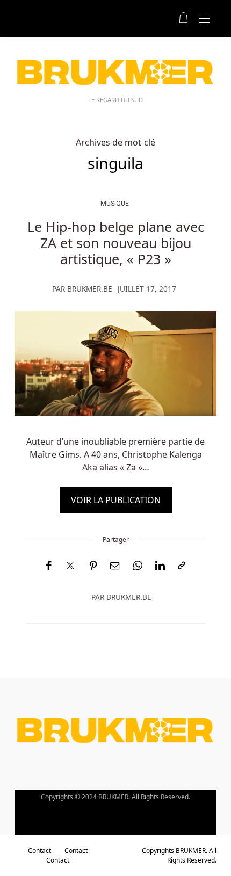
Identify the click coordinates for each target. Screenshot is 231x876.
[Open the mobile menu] (204, 19)
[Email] (115, 565)
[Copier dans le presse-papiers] (181, 565)
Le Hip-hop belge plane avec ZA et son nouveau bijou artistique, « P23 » (115, 243)
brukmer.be (89, 289)
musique (114, 203)
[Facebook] (48, 565)
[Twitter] (70, 566)
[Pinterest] (93, 565)
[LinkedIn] (160, 565)
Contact (39, 850)
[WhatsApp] (137, 565)
